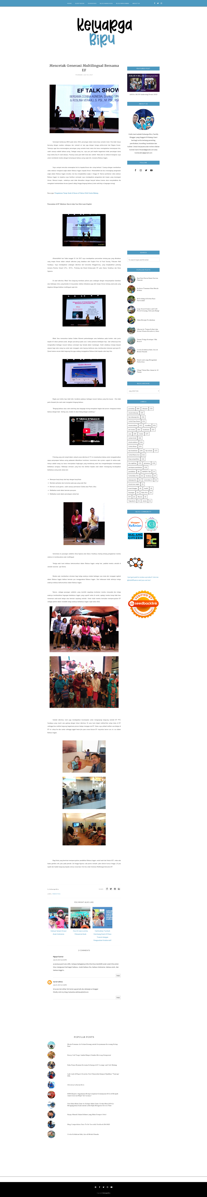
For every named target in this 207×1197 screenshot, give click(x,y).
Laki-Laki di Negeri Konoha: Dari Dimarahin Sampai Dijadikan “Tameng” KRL (93, 1075)
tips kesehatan (133, 450)
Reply (118, 975)
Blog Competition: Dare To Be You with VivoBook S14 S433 (88, 1124)
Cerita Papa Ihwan (134, 421)
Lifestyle (144, 409)
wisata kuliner (132, 425)
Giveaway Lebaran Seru (75, 1085)
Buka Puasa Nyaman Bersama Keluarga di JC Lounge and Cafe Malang (92, 1065)
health (146, 488)
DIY (129, 497)
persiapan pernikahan (135, 467)
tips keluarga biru (133, 417)
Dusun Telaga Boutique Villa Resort (147, 340)
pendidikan (131, 471)
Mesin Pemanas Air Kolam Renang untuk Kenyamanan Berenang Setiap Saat (92, 1045)
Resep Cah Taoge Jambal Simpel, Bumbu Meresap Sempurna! (89, 1055)
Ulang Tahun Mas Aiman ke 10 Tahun (147, 371)
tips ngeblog (132, 463)
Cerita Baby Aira (133, 476)
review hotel (132, 438)
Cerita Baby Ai (148, 480)
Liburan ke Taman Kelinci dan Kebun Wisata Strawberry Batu (148, 330)
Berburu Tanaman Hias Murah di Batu (147, 289)
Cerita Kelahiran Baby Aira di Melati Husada (83, 1134)
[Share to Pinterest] (115, 889)
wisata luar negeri (133, 484)
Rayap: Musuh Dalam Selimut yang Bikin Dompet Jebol (86, 1114)
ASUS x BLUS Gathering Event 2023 (143, 94)
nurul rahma (58, 982)
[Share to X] (111, 889)
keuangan (131, 492)
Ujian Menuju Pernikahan (146, 320)
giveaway (147, 463)
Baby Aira (144, 492)
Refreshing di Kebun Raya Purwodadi (146, 300)
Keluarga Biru (106, 1193)
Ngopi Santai (58, 957)
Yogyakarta (132, 501)
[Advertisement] (63, 1158)
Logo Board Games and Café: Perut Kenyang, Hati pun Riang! (148, 310)
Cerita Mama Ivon (134, 455)
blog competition (133, 459)
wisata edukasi (133, 442)
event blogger (132, 488)
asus (129, 434)
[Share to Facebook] (107, 889)
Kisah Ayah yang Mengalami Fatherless (147, 361)
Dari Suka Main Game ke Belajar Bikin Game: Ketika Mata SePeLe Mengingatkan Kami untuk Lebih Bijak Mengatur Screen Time (90, 1105)
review (141, 434)
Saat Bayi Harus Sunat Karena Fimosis (147, 279)
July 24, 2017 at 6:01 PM (60, 960)
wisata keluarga (133, 413)
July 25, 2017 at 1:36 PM (60, 985)
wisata (145, 501)
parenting (56, 894)
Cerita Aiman (132, 446)
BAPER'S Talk (146, 471)
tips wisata (148, 450)
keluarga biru (132, 480)
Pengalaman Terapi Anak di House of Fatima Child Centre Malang (76, 193)
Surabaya (149, 476)
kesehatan (146, 429)
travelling (148, 425)
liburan (140, 497)
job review (131, 429)
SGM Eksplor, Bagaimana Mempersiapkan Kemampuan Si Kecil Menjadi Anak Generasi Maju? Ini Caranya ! (92, 1095)
